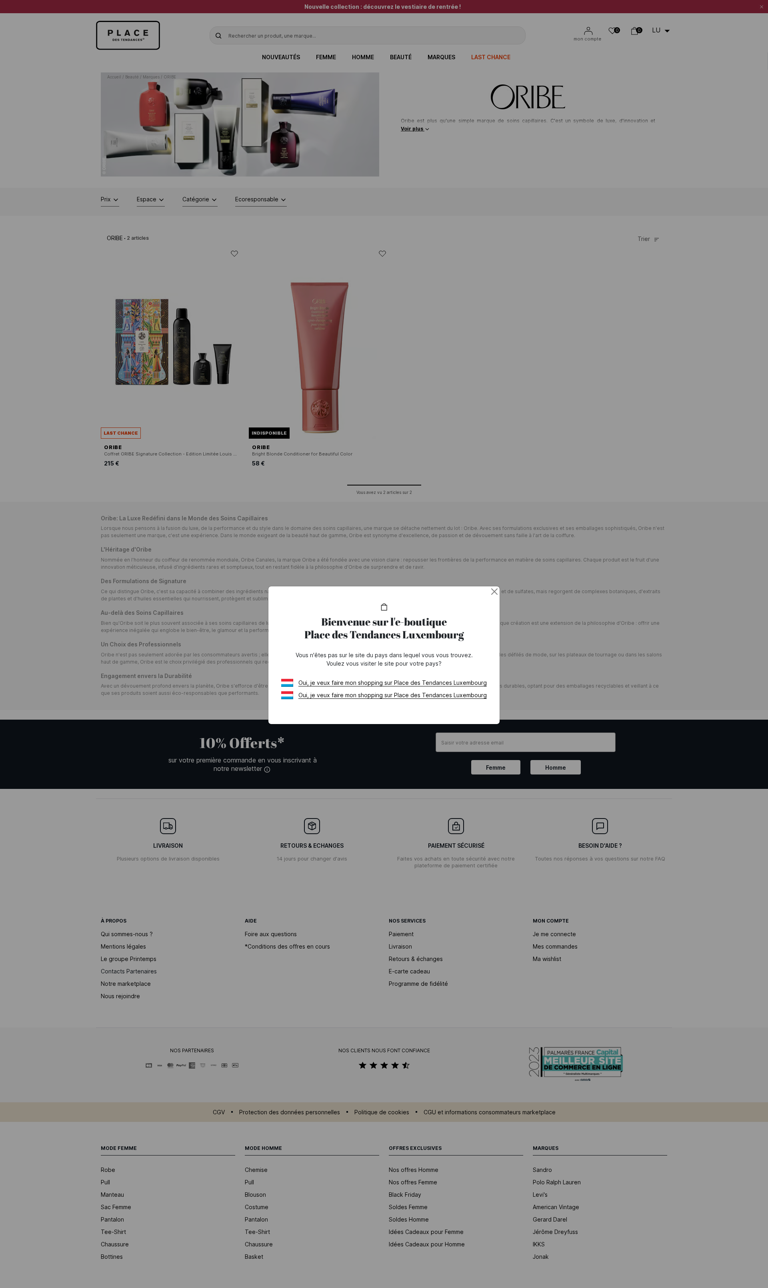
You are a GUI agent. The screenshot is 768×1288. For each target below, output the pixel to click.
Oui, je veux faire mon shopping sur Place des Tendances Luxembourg (392, 682)
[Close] (494, 591)
